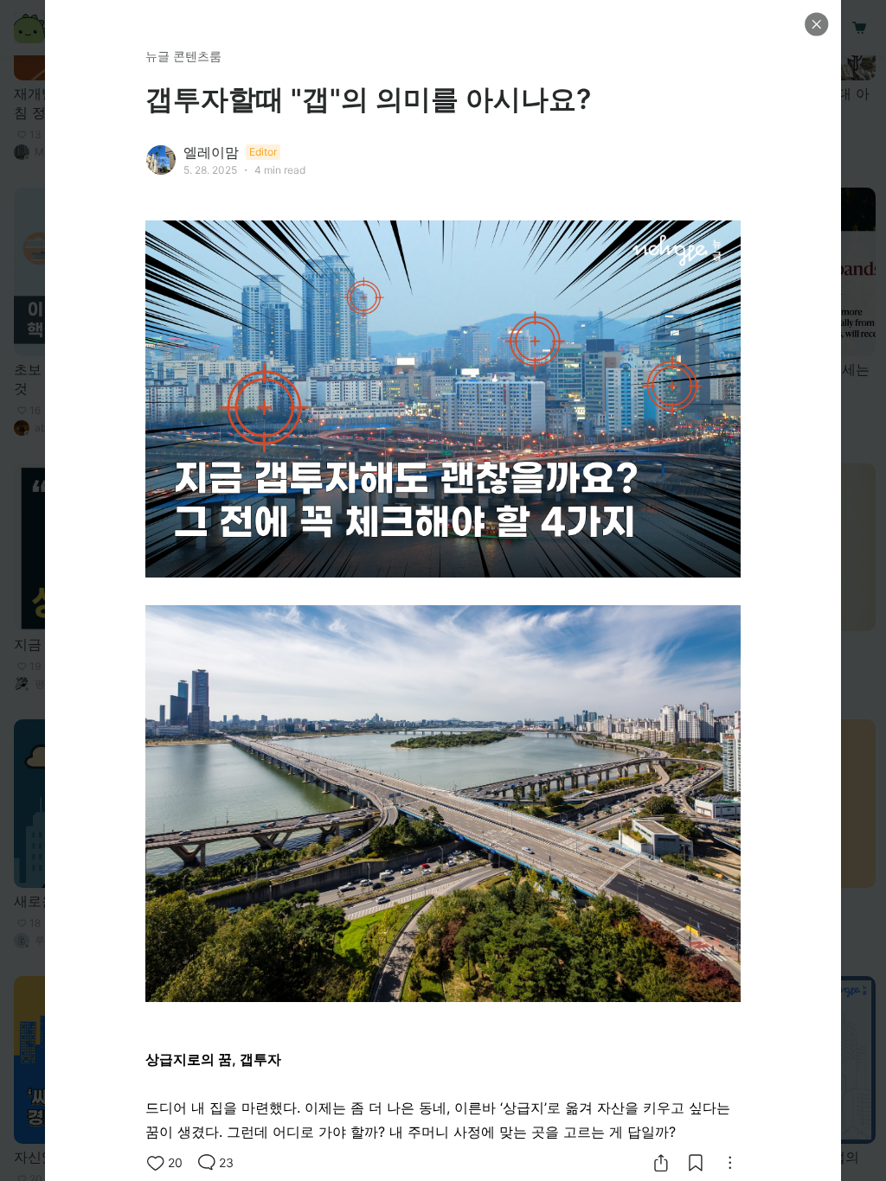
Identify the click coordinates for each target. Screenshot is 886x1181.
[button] (816, 24)
